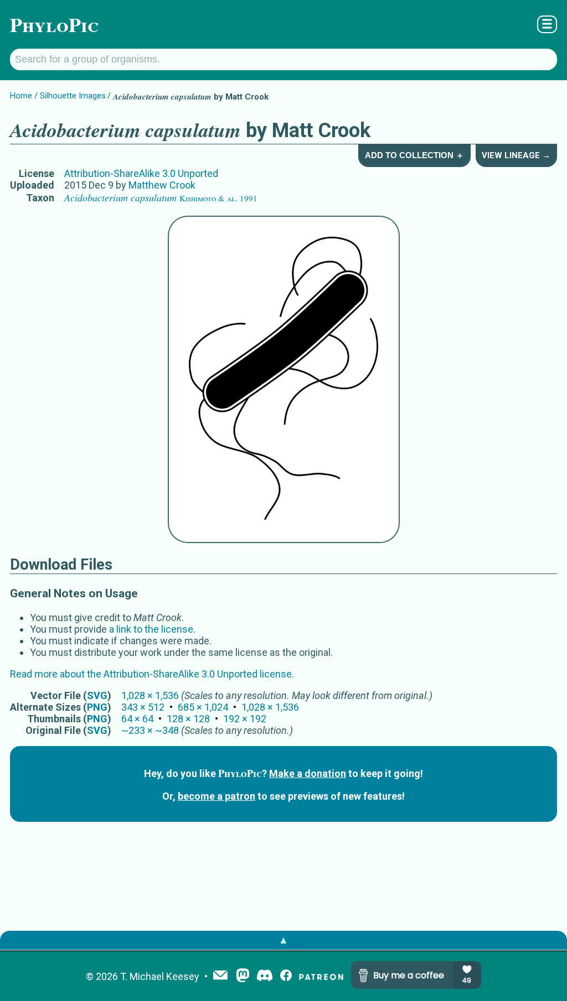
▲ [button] (283, 940)
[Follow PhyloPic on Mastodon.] (243, 976)
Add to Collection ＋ (414, 155)
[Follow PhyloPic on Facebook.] (286, 976)
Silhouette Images (73, 96)
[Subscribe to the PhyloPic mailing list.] (220, 976)
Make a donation (307, 773)
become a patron (216, 796)
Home (21, 96)
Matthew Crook (161, 185)
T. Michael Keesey (159, 976)
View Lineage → (516, 155)
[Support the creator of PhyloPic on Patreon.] (321, 976)
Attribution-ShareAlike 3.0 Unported (141, 173)
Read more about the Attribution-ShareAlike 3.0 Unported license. (152, 674)
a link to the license (151, 629)
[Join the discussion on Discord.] (264, 976)
